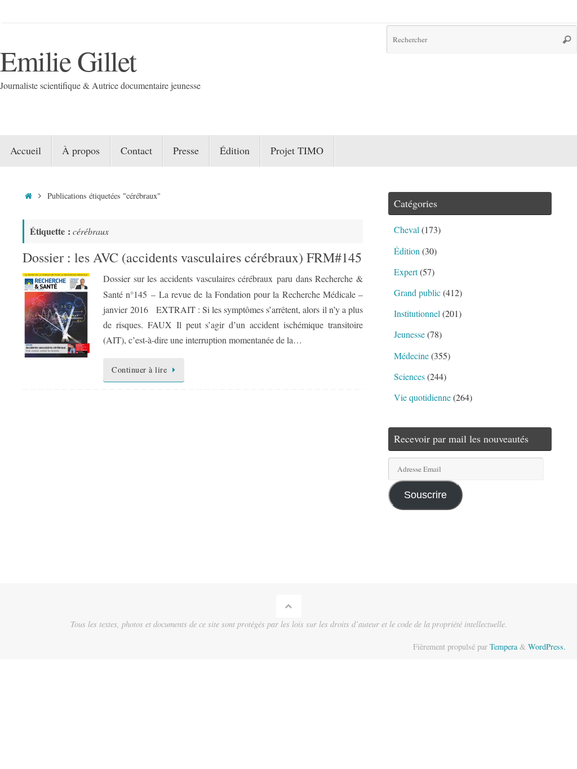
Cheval (406, 229)
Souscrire (425, 494)
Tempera (503, 646)
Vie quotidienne (422, 397)
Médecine (411, 355)
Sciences (409, 376)
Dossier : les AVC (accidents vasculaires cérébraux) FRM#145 (192, 257)
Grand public (417, 292)
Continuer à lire (139, 369)
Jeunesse (409, 334)
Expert (406, 272)
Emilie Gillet (68, 60)
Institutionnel (417, 313)
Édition (407, 251)
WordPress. (547, 646)
